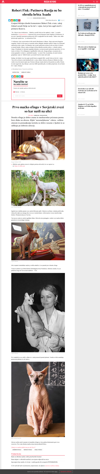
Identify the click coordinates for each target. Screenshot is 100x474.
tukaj (56, 471)
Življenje (30, 115)
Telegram (62, 20)
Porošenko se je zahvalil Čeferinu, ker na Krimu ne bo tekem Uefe (87, 90)
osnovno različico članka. (52, 465)
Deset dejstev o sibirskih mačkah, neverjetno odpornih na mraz (30, 459)
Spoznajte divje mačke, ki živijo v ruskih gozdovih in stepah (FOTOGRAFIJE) (34, 462)
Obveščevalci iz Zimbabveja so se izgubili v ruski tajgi (87, 48)
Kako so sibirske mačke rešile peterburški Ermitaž (26, 457)
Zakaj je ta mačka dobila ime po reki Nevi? (23, 447)
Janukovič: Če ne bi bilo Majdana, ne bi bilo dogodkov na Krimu (87, 106)
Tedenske (17, 91)
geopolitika (15, 72)
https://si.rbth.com (19, 166)
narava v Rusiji (28, 449)
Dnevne (23, 91)
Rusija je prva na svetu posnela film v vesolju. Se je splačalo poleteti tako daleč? (87, 75)
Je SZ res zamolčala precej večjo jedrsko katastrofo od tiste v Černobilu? (87, 7)
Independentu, (23, 34)
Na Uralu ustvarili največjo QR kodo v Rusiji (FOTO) (87, 34)
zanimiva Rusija (16, 449)
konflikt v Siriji (25, 72)
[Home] (3, 2)
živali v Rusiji (38, 449)
